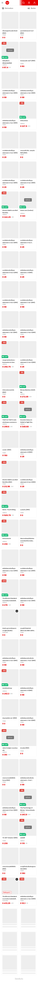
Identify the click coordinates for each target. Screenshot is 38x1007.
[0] (29, 3)
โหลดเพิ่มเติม (19, 979)
